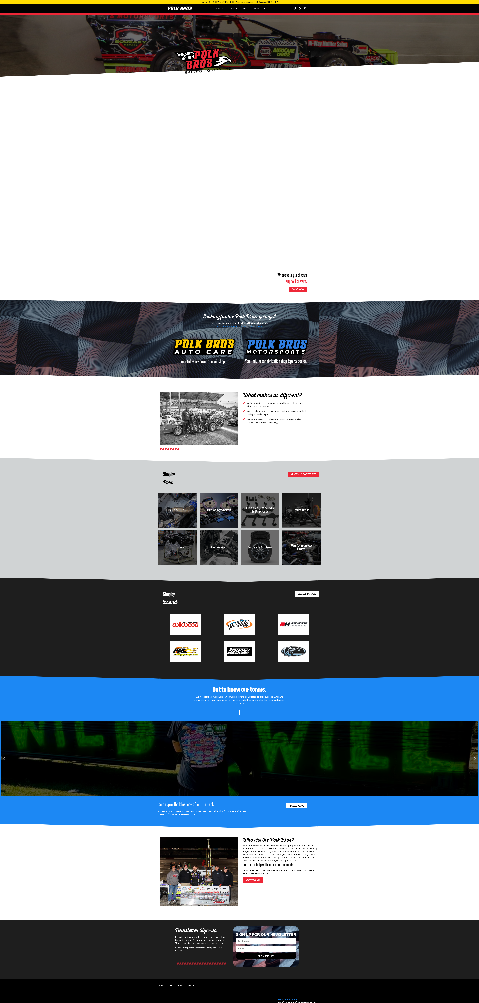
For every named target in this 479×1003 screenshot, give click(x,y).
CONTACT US (258, 8)
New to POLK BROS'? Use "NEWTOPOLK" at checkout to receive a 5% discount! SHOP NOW (239, 2)
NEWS (244, 8)
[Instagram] (305, 8)
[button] (4, 758)
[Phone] (295, 8)
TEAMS (230, 8)
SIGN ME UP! (266, 956)
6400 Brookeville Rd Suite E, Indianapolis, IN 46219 (239, 326)
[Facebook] (300, 8)
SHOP (217, 8)
